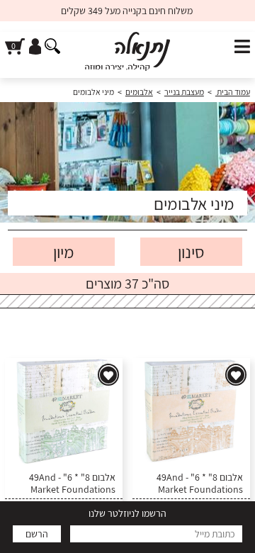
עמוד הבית (232, 91)
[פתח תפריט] (242, 47)
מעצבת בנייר (184, 91)
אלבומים (139, 91)
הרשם (37, 533)
